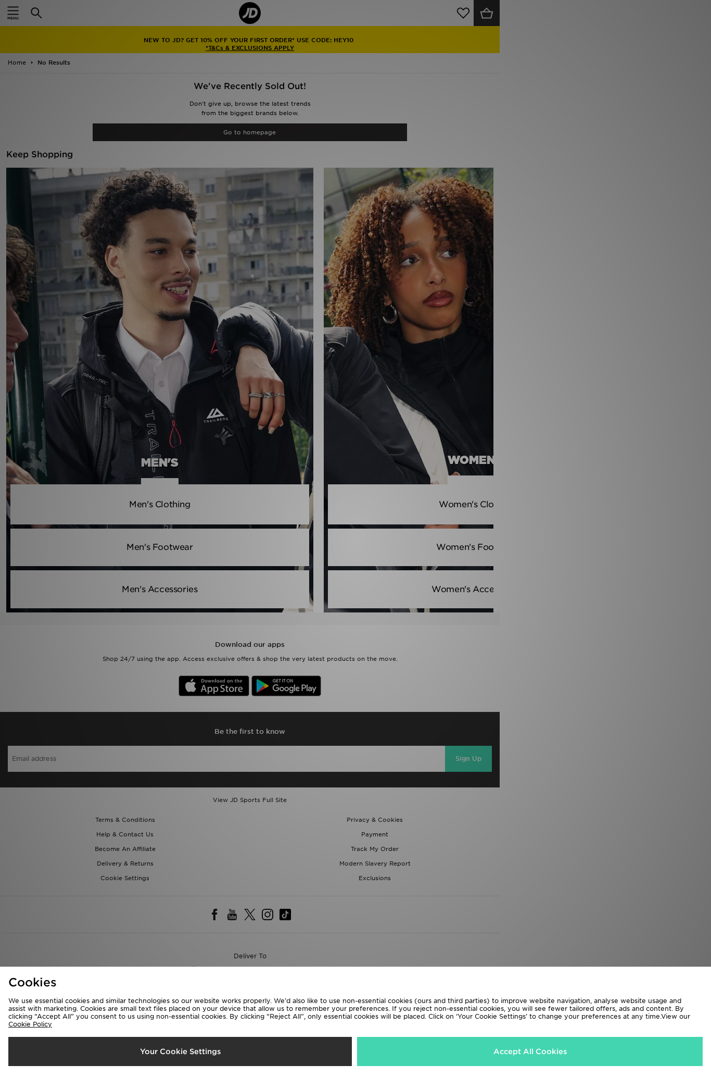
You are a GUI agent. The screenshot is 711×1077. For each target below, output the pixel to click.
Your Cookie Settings (180, 1051)
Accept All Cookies (530, 1051)
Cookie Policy (30, 1024)
